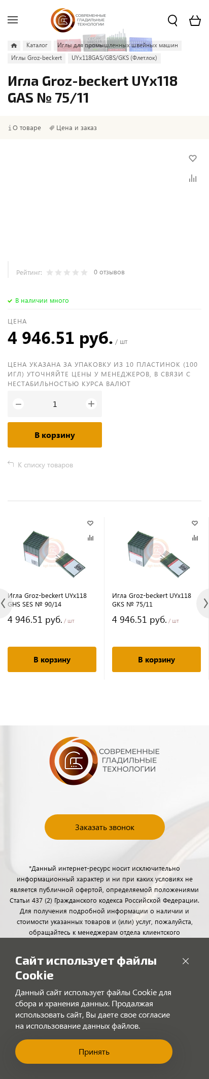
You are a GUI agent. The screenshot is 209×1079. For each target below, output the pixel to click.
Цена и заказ (76, 127)
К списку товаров (45, 464)
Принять (94, 1051)
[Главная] (14, 46)
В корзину (54, 434)
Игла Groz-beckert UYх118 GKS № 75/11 (151, 599)
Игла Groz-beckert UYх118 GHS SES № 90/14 (47, 599)
